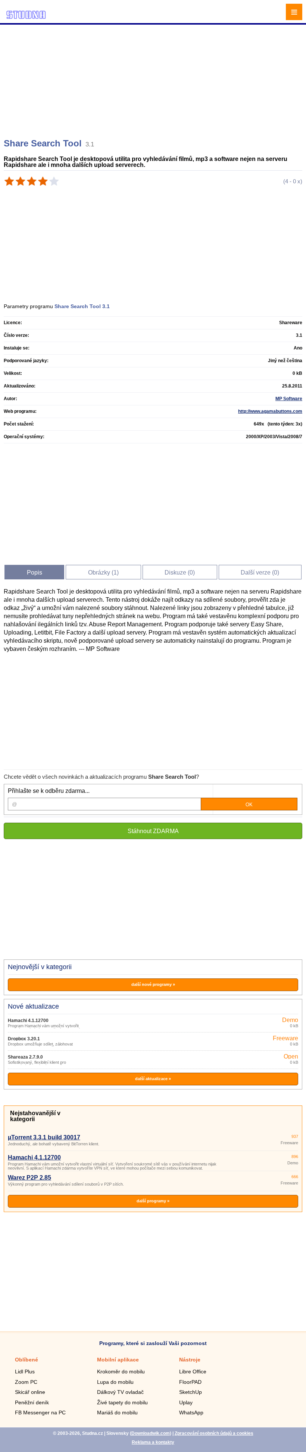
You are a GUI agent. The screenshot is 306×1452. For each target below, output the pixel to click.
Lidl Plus (25, 1372)
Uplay (186, 1402)
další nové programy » (153, 984)
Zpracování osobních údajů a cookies (214, 1433)
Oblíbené (26, 1360)
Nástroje (189, 1360)
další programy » (153, 1201)
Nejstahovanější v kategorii (35, 1116)
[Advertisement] (154, 78)
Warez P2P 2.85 (29, 1177)
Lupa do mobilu (115, 1382)
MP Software (288, 398)
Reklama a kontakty (153, 1442)
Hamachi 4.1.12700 (28, 1020)
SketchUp (190, 1392)
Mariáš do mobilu (117, 1412)
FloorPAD (190, 1382)
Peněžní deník (32, 1402)
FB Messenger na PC (40, 1412)
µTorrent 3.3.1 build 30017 (44, 1137)
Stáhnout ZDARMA (153, 831)
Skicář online (30, 1392)
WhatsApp (191, 1412)
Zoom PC (26, 1382)
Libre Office (192, 1372)
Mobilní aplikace (118, 1360)
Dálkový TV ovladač (120, 1392)
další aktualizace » (153, 1078)
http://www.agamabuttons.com (270, 411)
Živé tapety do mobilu (122, 1402)
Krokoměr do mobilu (121, 1372)
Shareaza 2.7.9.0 (25, 1057)
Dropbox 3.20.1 (24, 1038)
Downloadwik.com (150, 1433)
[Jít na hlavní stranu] (26, 18)
